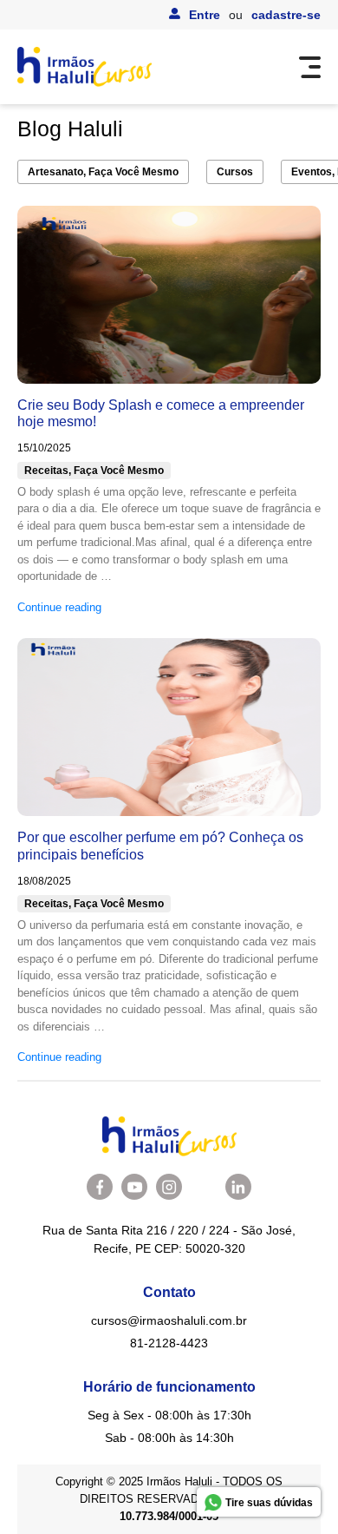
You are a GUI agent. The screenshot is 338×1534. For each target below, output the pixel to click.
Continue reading (59, 607)
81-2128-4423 (169, 1343)
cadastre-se (286, 15)
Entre (204, 15)
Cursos (235, 172)
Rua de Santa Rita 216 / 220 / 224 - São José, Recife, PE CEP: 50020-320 (169, 1239)
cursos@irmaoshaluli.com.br (169, 1320)
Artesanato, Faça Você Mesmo (103, 172)
